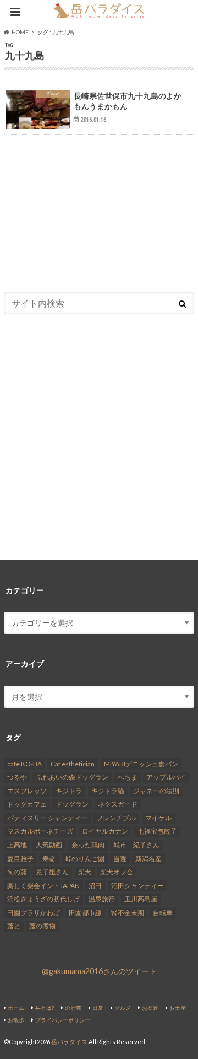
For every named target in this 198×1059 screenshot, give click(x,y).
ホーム (16, 1007)
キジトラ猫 (107, 791)
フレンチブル (116, 818)
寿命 (49, 858)
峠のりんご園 (85, 858)
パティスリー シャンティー (47, 818)
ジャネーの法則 (156, 791)
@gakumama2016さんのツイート (99, 971)
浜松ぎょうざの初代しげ (43, 899)
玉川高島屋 (140, 899)
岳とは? (44, 1007)
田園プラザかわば (33, 913)
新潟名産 (148, 858)
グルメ (122, 1007)
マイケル (158, 818)
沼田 (95, 885)
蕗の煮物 (42, 926)
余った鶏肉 (88, 845)
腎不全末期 (127, 913)
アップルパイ (166, 777)
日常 (97, 1007)
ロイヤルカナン (105, 831)
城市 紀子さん (136, 845)
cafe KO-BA (24, 764)
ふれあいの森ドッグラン (72, 777)
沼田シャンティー (137, 885)
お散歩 (16, 1020)
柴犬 (84, 872)
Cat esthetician (73, 764)
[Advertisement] (99, 208)
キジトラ (69, 791)
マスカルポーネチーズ (40, 831)
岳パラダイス (69, 1041)
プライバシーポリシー (62, 1020)
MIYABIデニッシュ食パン (141, 764)
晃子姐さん (52, 872)
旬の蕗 (17, 872)
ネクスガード (118, 804)
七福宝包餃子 (157, 831)
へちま (128, 777)
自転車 (163, 913)
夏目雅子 (20, 858)
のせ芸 (73, 1007)
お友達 (150, 1007)
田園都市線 (85, 913)
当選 (120, 858)
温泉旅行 (102, 899)
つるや (17, 777)
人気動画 (49, 845)
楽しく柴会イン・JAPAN (43, 885)
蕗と (13, 926)
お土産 (177, 1007)
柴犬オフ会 (116, 872)
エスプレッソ (27, 791)
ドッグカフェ (27, 804)
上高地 (17, 845)
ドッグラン (72, 804)
